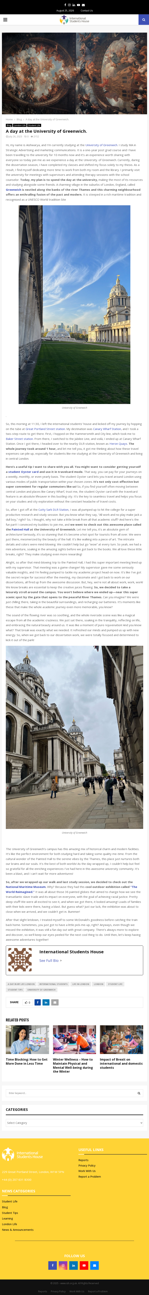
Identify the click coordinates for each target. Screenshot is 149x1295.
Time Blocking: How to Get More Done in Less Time (27, 1061)
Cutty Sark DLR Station (53, 509)
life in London (80, 984)
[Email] (94, 1265)
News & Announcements (18, 1230)
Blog (9, 125)
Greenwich (13, 190)
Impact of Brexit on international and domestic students (121, 1063)
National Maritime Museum (26, 887)
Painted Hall (20, 529)
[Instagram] (63, 1265)
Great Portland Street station (45, 429)
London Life (20, 125)
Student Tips (10, 1213)
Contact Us (87, 10)
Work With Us (87, 1171)
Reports (83, 1160)
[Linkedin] (73, 1265)
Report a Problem (89, 1176)
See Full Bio (49, 960)
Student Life (34, 125)
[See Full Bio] (61, 961)
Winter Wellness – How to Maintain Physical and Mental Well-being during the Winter (73, 1065)
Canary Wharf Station (107, 429)
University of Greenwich (101, 145)
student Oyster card (23, 472)
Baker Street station (19, 439)
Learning (7, 1218)
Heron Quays (118, 444)
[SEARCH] (139, 1093)
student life (115, 984)
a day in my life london (21, 984)
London (98, 984)
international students (53, 984)
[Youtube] (84, 1265)
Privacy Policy (86, 1165)
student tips (15, 989)
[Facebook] (52, 1265)
